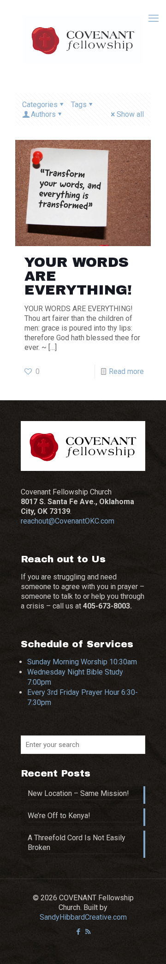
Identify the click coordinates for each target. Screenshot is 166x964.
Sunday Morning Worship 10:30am (82, 661)
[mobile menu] (153, 18)
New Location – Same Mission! (78, 793)
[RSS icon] (87, 932)
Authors (43, 114)
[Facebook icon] (78, 932)
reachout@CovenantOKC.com (67, 521)
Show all (130, 114)
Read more (126, 371)
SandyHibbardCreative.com (83, 917)
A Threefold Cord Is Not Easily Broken (76, 842)
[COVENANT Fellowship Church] (83, 39)
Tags (79, 104)
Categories (40, 104)
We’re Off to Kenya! (59, 815)
